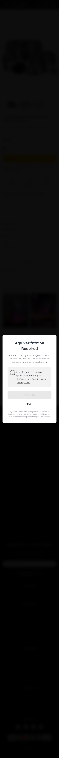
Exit (29, 404)
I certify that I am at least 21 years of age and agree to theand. (31, 377)
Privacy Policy (24, 382)
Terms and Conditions (31, 379)
